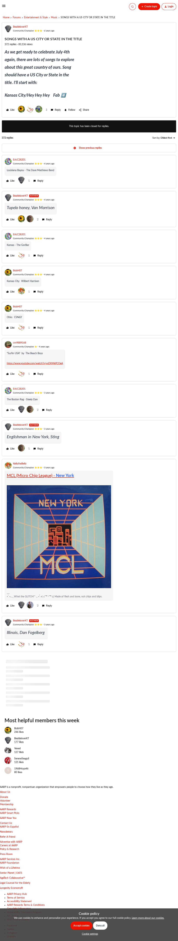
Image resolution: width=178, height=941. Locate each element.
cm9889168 (19, 343)
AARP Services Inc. (10, 859)
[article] (89, 171)
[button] (4, 7)
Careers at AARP (9, 845)
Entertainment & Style (36, 17)
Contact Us (6, 823)
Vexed (17, 748)
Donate (4, 797)
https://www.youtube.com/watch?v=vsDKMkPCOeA (35, 363)
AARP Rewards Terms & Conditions (26, 905)
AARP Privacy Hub (17, 894)
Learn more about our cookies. (148, 918)
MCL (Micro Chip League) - (40, 476)
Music (54, 17)
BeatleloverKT (20, 27)
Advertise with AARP (11, 842)
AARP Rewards (8, 809)
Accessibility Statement (19, 901)
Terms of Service (16, 898)
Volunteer (5, 801)
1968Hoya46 (21, 769)
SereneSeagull (21, 758)
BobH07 (17, 270)
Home (6, 17)
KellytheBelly (19, 464)
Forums (17, 17)
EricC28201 (19, 160)
